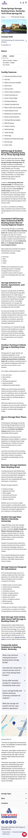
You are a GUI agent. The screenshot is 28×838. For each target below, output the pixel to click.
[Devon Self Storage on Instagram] (6, 822)
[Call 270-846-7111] (20, 2)
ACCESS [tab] (11, 56)
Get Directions (5, 739)
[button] (14, 725)
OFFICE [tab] (5, 56)
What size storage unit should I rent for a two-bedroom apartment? (10, 705)
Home (3, 17)
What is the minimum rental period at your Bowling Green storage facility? (10, 658)
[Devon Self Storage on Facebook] (3, 822)
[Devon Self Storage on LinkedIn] (10, 822)
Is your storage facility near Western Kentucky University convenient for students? (12, 694)
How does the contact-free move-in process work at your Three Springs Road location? (12, 671)
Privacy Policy (6, 832)
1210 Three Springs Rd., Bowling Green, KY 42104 (12, 41)
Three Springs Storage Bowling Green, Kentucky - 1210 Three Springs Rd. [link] (18, 17)
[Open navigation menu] (26, 2)
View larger (6, 31)
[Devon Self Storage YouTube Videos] (14, 822)
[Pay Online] (23, 2)
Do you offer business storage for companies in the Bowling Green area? (11, 682)
